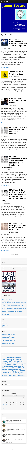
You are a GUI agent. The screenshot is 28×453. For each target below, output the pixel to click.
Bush (19, 363)
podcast (7, 372)
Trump (14, 375)
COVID (22, 365)
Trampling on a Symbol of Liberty (17, 73)
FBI (13, 367)
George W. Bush (6, 369)
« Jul (3, 408)
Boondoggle (4, 363)
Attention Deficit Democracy (7, 299)
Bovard (9, 363)
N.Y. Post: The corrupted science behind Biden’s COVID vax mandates (17, 227)
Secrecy (21, 372)
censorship (23, 363)
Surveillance (19, 374)
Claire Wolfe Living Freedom (8, 336)
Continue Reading (5, 67)
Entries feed (4, 323)
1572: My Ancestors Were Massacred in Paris (15, 424)
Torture (10, 375)
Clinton (3, 364)
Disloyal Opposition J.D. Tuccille (8, 337)
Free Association (5, 339)
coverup (18, 364)
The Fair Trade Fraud (6, 313)
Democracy (10, 366)
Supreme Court (12, 373)
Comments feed (5, 325)
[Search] (24, 262)
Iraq (17, 369)
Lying (14, 371)
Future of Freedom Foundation (8, 340)
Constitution (14, 364)
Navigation (6, 1)
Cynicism (4, 366)
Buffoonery (15, 363)
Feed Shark (3, 451)
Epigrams (10, 367)
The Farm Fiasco (5, 314)
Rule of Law (12, 372)
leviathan (9, 371)
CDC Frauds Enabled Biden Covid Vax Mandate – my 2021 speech (18, 42)
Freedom (20, 367)
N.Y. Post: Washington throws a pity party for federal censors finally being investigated (14, 162)
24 (3, 404)
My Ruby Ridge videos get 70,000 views (13, 420)
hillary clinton (13, 369)
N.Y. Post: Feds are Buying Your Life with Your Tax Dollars (18, 130)
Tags (18, 418)
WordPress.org (5, 326)
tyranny (20, 375)
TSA (18, 375)
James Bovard (14, 5)
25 (6, 404)
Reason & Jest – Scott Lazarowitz (9, 345)
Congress (8, 365)
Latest (3, 418)
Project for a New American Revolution (10, 342)
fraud (16, 367)
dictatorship (16, 366)
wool (24, 375)
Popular (8, 418)
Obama (22, 370)
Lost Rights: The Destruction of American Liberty (12, 311)
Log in (3, 322)
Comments (13, 418)
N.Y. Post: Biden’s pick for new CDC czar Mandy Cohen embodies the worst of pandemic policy (13, 195)
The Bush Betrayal (5, 301)
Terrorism (4, 375)
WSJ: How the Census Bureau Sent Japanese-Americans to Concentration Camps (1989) (15, 435)
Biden (20, 361)
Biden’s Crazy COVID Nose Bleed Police (17, 100)
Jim (2, 48)
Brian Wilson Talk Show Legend (8, 334)
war (22, 375)
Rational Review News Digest (8, 343)
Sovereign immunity (5, 373)
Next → (16, 254)
